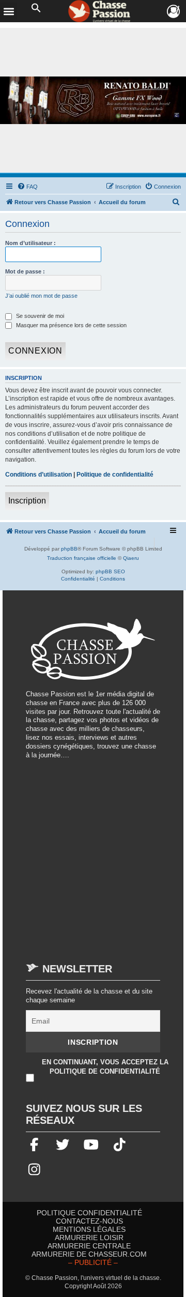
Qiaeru (131, 558)
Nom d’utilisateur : (30, 243)
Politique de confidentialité (114, 474)
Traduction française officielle (81, 558)
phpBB (69, 549)
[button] (36, 8)
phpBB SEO (110, 571)
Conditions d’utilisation (38, 474)
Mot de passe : (25, 271)
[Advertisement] (93, 856)
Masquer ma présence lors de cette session (70, 325)
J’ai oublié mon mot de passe (41, 296)
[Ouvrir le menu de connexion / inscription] (174, 11)
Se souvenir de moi (39, 316)
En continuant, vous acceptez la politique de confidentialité (105, 1066)
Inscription (27, 500)
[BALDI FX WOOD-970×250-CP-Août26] (93, 101)
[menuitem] (27, 186)
